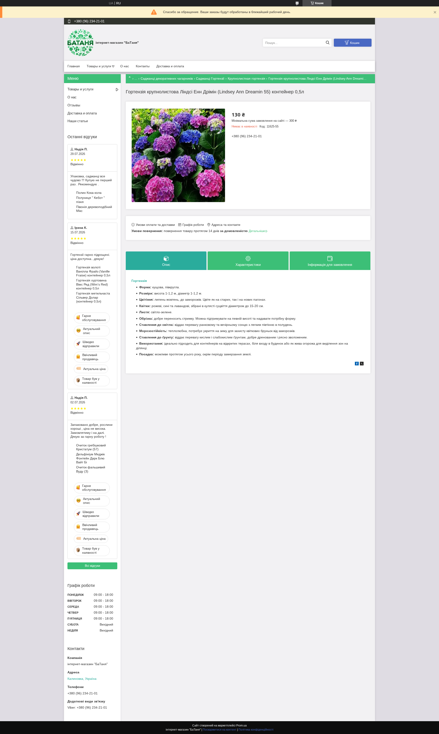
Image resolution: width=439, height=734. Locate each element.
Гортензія (139, 281)
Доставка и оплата (170, 66)
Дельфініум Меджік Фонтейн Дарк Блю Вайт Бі (90, 458)
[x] (362, 364)
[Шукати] (328, 43)
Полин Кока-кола (89, 192)
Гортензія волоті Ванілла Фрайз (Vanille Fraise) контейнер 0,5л (93, 271)
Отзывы (73, 105)
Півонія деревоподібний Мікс (94, 209)
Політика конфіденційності (255, 729)
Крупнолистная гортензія (246, 78)
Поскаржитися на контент (219, 729)
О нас (124, 66)
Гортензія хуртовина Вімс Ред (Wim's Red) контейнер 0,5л (92, 284)
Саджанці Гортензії (210, 78)
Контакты (143, 66)
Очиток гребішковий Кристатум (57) (91, 447)
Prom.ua (241, 725)
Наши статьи (77, 121)
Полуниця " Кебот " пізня (90, 200)
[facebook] (357, 364)
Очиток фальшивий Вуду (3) (90, 469)
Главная (73, 66)
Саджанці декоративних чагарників (167, 78)
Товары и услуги (99, 66)
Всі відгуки (92, 565)
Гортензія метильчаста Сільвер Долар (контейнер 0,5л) (93, 297)
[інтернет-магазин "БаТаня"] (80, 42)
